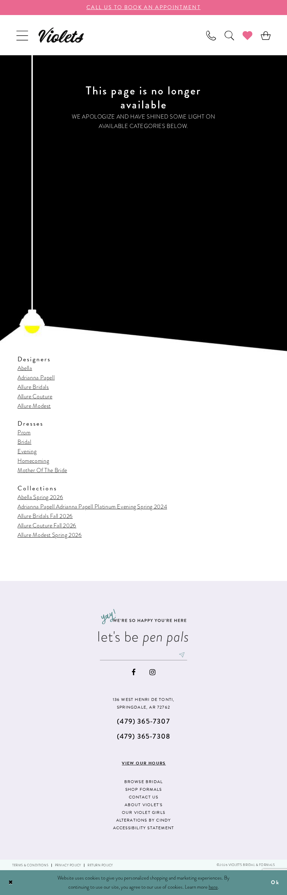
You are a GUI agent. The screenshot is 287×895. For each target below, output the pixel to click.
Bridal (24, 442)
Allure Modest (34, 406)
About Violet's (144, 805)
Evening (27, 451)
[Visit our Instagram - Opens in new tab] (152, 672)
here (213, 887)
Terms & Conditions (30, 865)
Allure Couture (35, 396)
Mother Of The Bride (42, 470)
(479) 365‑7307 (143, 721)
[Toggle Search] (229, 35)
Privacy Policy (68, 865)
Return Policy (100, 865)
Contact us (144, 797)
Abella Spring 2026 (40, 497)
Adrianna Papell (36, 378)
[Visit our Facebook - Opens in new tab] (133, 672)
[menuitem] (22, 35)
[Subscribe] (182, 654)
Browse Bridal (143, 782)
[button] (22, 35)
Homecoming (33, 461)
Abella (25, 368)
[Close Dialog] (11, 882)
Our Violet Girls (143, 812)
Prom (24, 432)
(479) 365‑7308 (143, 736)
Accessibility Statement (143, 828)
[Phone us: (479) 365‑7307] (211, 35)
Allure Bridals (33, 387)
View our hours (144, 763)
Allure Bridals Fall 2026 (45, 516)
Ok (275, 882)
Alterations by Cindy (143, 820)
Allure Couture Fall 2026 (47, 525)
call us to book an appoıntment (143, 7)
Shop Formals (143, 789)
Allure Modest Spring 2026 (50, 535)
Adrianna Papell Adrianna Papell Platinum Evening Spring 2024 (92, 507)
